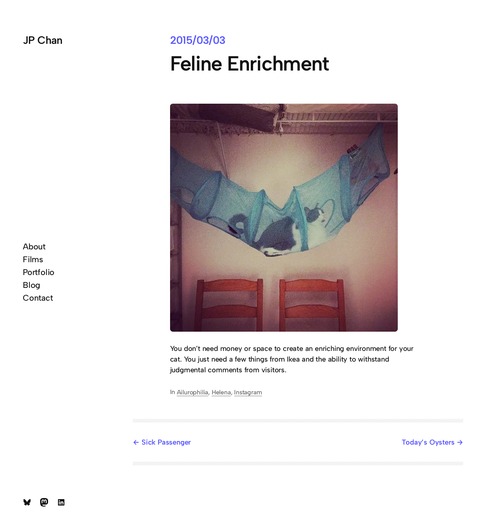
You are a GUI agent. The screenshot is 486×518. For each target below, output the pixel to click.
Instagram (248, 392)
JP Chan (43, 40)
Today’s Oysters (428, 442)
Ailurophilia (192, 392)
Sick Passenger (166, 442)
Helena (221, 392)
